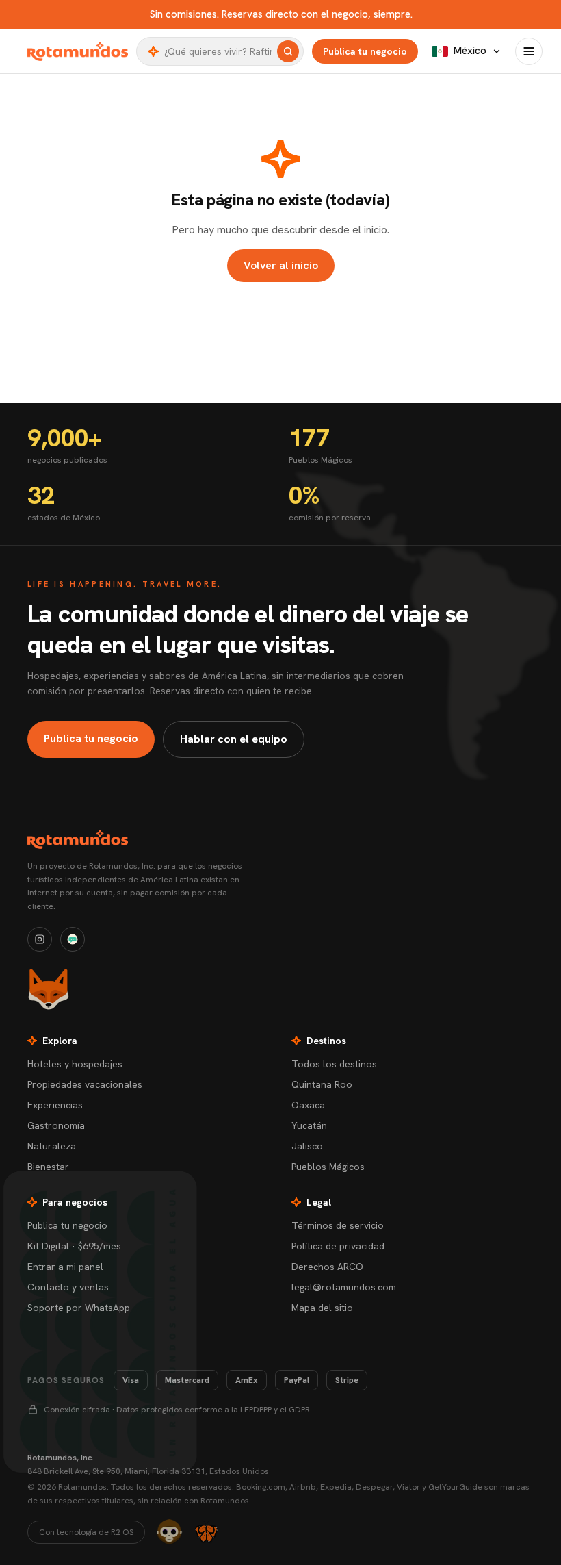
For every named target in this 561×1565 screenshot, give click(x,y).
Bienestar (48, 1166)
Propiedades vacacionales (84, 1084)
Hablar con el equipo (233, 739)
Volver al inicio (281, 265)
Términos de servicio (337, 1225)
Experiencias (55, 1105)
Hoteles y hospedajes (74, 1064)
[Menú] (529, 51)
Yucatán (309, 1125)
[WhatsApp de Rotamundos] (72, 939)
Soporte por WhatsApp (78, 1307)
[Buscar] (288, 51)
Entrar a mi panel (65, 1266)
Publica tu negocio (365, 51)
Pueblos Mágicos (328, 1166)
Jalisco (307, 1146)
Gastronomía (56, 1125)
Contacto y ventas (68, 1287)
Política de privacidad (337, 1246)
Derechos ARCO (327, 1266)
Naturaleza (51, 1146)
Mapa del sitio (322, 1307)
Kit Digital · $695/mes (74, 1246)
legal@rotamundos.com (343, 1287)
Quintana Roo (321, 1084)
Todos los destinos (334, 1064)
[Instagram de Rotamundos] (39, 939)
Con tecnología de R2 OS (86, 1532)
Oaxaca (308, 1105)
